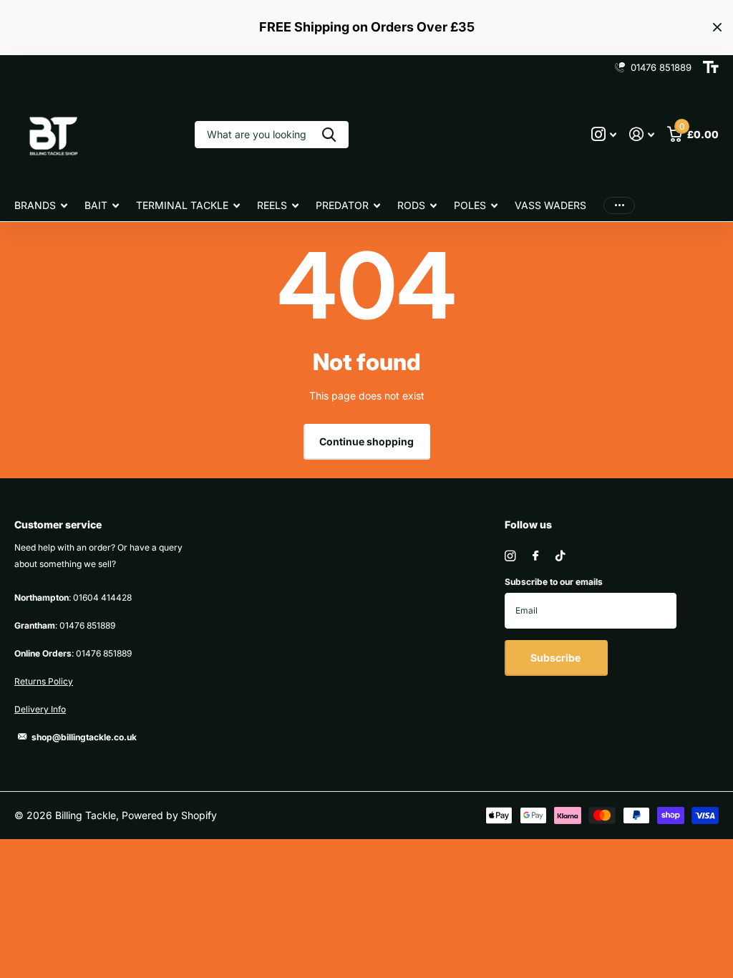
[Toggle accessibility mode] (711, 67)
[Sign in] (641, 134)
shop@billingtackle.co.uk (84, 737)
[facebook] (535, 556)
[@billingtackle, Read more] (604, 134)
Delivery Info (40, 709)
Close (717, 27)
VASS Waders (550, 205)
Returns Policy (43, 681)
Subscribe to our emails (554, 581)
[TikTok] (560, 556)
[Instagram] (510, 556)
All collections (40, 206)
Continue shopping (366, 441)
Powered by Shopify (169, 815)
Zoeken (329, 134)
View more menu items (619, 206)
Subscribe (556, 658)
